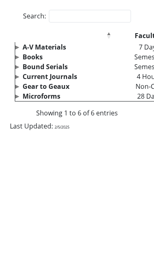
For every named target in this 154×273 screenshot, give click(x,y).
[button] (108, 36)
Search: (34, 15)
